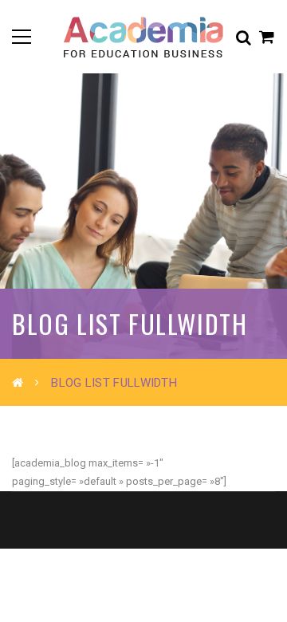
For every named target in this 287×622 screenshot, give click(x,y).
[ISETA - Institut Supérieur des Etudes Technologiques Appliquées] (143, 36)
